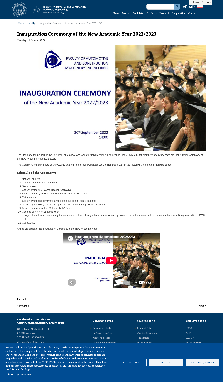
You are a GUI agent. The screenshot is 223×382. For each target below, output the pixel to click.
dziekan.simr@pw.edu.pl (31, 342)
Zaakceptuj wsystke (202, 363)
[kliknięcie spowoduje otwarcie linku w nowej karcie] (19, 9)
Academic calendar (147, 333)
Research (164, 13)
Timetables (143, 338)
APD (188, 333)
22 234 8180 (38, 337)
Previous (24, 306)
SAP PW (190, 338)
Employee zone (196, 320)
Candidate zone (103, 320)
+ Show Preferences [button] (200, 2)
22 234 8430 (23, 337)
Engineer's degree (102, 333)
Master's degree (101, 338)
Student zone (146, 320)
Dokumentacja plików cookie (19, 374)
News (116, 13)
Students (152, 13)
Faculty (126, 13)
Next (201, 306)
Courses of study (102, 328)
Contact (192, 13)
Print (23, 299)
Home (21, 23)
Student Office (145, 328)
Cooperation (179, 13)
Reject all (166, 363)
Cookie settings (130, 363)
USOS (189, 328)
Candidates (138, 13)
